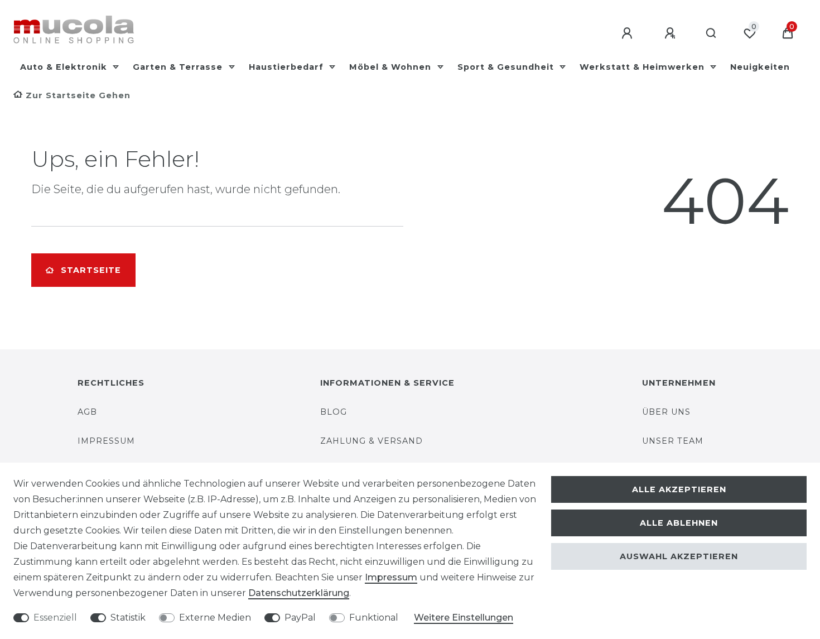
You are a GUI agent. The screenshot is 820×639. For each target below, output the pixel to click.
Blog (333, 412)
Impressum (106, 441)
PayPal (300, 617)
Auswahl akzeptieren (679, 556)
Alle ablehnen (679, 523)
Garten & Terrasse (179, 67)
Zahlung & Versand (371, 441)
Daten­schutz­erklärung (298, 593)
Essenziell (55, 617)
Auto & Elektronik (65, 67)
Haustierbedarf (287, 67)
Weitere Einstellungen (463, 617)
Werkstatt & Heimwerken (643, 67)
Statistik (128, 617)
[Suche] (711, 33)
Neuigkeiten (760, 67)
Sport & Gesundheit (507, 67)
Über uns (666, 412)
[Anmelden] (628, 33)
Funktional (373, 617)
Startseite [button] (91, 270)
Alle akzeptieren (679, 489)
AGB (87, 412)
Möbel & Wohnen (391, 67)
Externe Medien (215, 617)
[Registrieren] (671, 33)
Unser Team (672, 441)
